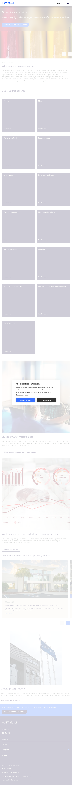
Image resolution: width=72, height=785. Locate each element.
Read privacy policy (22, 395)
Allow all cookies (25, 400)
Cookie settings (46, 400)
